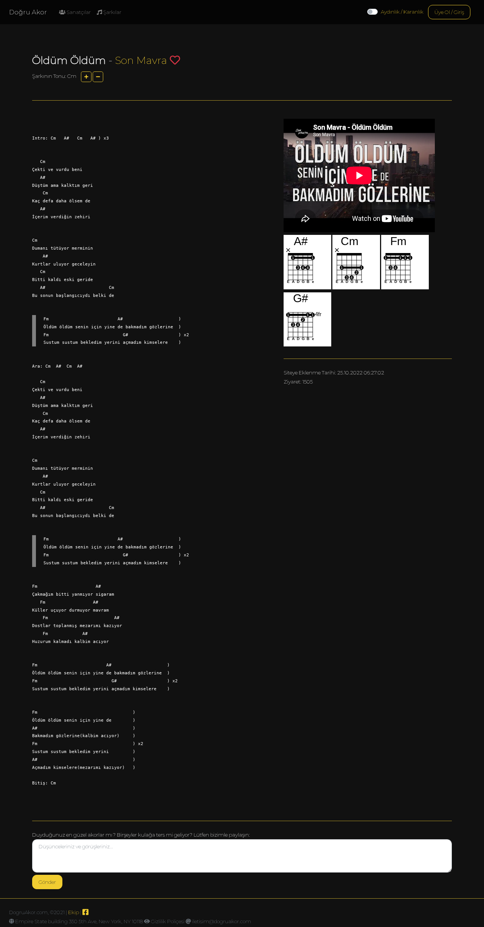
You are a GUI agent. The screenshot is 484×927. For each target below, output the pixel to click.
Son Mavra (141, 60)
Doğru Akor (28, 12)
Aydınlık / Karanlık (402, 12)
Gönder (47, 882)
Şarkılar (111, 12)
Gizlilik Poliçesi (168, 921)
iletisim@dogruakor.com (221, 921)
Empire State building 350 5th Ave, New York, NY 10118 (79, 921)
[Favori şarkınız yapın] (175, 60)
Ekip (73, 912)
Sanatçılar (78, 12)
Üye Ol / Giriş (449, 12)
